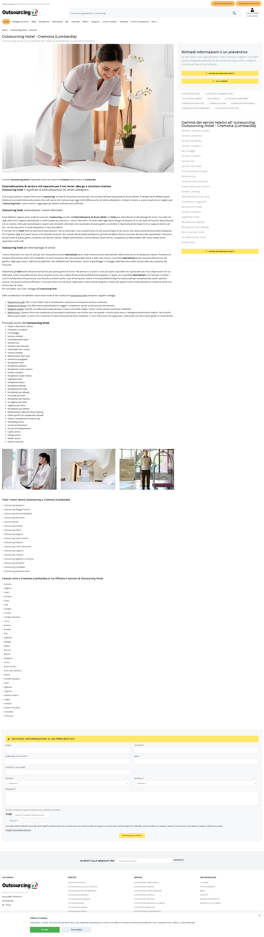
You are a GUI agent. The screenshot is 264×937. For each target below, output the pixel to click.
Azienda (75, 21)
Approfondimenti (207, 887)
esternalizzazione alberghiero (196, 108)
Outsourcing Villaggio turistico (17, 509)
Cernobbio (8, 711)
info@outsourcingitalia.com (15, 892)
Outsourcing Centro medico (16, 538)
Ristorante (57, 21)
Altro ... (155, 21)
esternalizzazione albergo (243, 103)
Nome (9, 745)
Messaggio (11, 789)
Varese (7, 674)
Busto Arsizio (10, 666)
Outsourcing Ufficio (12, 530)
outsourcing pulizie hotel (227, 108)
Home (5, 30)
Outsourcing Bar (11, 521)
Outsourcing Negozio (13, 534)
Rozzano (8, 596)
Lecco (6, 621)
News (202, 891)
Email (137, 756)
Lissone (7, 613)
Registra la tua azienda (210, 903)
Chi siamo (204, 882)
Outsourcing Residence (14, 505)
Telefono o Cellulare (15, 767)
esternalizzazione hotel (193, 103)
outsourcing (213, 98)
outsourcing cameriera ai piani (219, 94)
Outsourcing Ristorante (14, 517)
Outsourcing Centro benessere (17, 546)
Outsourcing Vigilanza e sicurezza (19, 559)
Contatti (204, 895)
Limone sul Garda (12, 707)
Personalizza (76, 929)
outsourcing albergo (192, 98)
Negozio (95, 21)
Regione (10, 778)
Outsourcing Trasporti (14, 554)
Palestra (124, 21)
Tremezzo (8, 716)
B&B (34, 21)
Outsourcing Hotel (19, 30)
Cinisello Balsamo (12, 678)
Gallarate (8, 637)
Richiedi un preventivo (209, 899)
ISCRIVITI (179, 860)
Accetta (44, 929)
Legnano (8, 691)
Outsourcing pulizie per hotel (16, 571)
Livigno (7, 699)
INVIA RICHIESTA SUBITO (132, 836)
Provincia (139, 778)
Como (6, 662)
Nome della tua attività (17, 756)
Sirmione (8, 703)
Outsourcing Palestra (13, 542)
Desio (6, 600)
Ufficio (85, 21)
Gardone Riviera (11, 695)
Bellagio (7, 641)
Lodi (6, 604)
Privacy (14, 821)
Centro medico (109, 21)
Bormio (7, 625)
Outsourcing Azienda (13, 526)
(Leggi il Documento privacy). (18, 830)
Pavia (6, 683)
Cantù (6, 592)
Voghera (7, 588)
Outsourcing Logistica (13, 550)
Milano (7, 646)
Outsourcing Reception (14, 563)
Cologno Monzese (12, 617)
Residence (44, 21)
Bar (67, 21)
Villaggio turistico (20, 21)
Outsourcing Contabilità (14, 567)
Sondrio (7, 629)
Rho (6, 633)
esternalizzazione (218, 103)
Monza (7, 654)
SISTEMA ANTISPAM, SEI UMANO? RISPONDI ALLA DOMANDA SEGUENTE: (33, 810)
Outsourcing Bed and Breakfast (18, 513)
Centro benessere (140, 21)
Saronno (8, 584)
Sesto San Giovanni (12, 670)
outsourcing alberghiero (236, 98)
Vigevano (8, 687)
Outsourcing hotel (191, 94)
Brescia (7, 650)
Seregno (7, 608)
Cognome (139, 745)
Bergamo (8, 658)
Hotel (6, 21)
